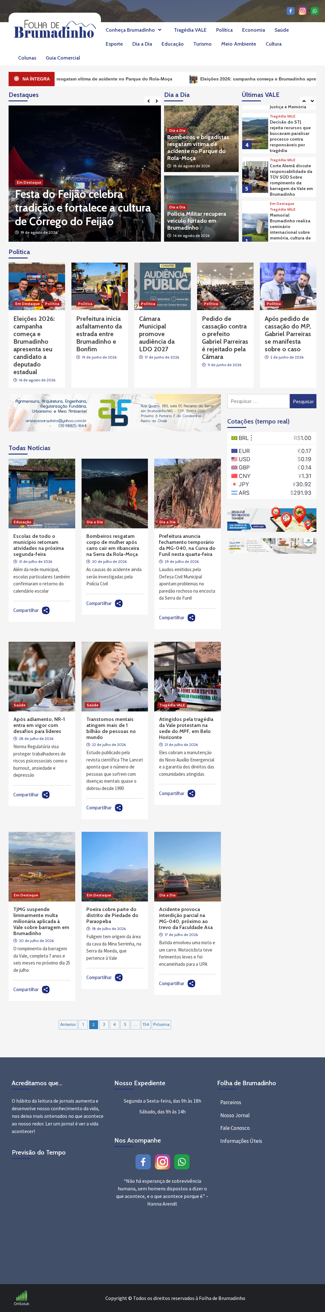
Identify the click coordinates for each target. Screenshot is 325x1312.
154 (146, 1024)
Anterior (68, 1024)
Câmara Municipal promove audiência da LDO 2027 (157, 334)
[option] (85, 173)
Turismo (202, 44)
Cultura (274, 44)
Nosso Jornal (235, 1115)
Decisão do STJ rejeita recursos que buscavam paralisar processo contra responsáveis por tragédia (290, 136)
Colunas (27, 58)
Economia (253, 30)
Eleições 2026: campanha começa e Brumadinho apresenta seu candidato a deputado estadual (77, 201)
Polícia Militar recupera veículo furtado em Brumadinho (196, 220)
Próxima (161, 1024)
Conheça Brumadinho (130, 30)
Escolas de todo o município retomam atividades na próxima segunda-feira (38, 545)
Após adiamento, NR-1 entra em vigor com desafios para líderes (39, 725)
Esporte (114, 44)
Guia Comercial (63, 58)
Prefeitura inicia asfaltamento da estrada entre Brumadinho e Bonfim (99, 334)
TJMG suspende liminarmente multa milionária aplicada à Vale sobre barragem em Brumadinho (41, 921)
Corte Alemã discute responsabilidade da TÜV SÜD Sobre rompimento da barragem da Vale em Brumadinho (291, 180)
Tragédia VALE (190, 30)
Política (224, 30)
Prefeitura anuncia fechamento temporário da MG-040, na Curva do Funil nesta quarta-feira (187, 545)
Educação (173, 44)
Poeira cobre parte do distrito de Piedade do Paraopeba (112, 915)
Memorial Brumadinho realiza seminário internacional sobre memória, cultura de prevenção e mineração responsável (290, 235)
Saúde (282, 30)
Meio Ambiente (238, 44)
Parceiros (230, 1102)
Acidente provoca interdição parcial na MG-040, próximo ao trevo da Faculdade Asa (186, 918)
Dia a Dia (142, 44)
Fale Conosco (235, 1127)
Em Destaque (29, 168)
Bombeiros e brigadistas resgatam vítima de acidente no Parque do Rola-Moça (198, 148)
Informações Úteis (241, 1140)
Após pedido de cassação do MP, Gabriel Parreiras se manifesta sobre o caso (288, 334)
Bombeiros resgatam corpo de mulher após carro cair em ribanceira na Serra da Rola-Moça (112, 545)
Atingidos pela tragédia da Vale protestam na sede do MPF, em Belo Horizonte (186, 728)
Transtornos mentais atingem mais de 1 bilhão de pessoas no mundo (111, 728)
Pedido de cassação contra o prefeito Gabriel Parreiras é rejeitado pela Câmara (225, 337)
